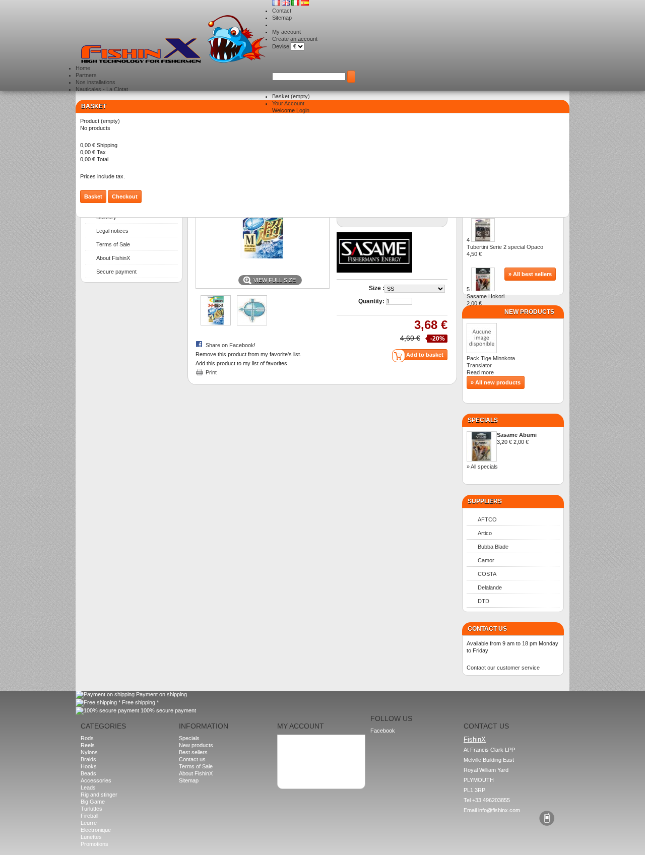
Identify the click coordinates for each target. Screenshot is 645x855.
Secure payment (116, 272)
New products (529, 311)
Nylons (89, 752)
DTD (483, 601)
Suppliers (485, 501)
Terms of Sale (113, 244)
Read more (480, 372)
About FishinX (113, 258)
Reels (88, 745)
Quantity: (371, 301)
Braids (88, 759)
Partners (86, 75)
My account (286, 32)
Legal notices (112, 231)
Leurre (89, 823)
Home (83, 68)
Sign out (291, 771)
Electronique (96, 830)
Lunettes (91, 837)
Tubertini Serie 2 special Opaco (505, 250)
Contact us (192, 759)
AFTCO (487, 519)
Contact (281, 11)
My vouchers (298, 764)
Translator (483, 365)
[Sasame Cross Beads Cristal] (216, 323)
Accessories (96, 780)
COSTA (487, 574)
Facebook (382, 731)
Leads (88, 787)
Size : (376, 288)
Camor (486, 560)
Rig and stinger (99, 795)
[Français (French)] (277, 4)
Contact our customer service (503, 668)
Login (302, 110)
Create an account (294, 39)
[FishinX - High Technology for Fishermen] (174, 39)
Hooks (89, 766)
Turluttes (91, 809)
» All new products (496, 382)
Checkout (125, 196)
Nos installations (95, 82)
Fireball (89, 816)
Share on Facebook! (230, 345)
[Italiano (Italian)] (296, 4)
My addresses (299, 750)
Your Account (288, 103)
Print (211, 372)
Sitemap (282, 18)
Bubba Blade (493, 547)
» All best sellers (530, 274)
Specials (483, 420)
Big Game (93, 802)
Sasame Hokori (485, 299)
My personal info (302, 757)
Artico (485, 533)
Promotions (94, 844)
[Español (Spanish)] (305, 4)
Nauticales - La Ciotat (102, 89)
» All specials (482, 467)
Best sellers (193, 752)
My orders (294, 743)
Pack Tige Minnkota (491, 358)
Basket (291, 96)
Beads (88, 773)
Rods (87, 738)
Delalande (490, 587)
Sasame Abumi (517, 435)
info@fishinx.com (499, 810)
